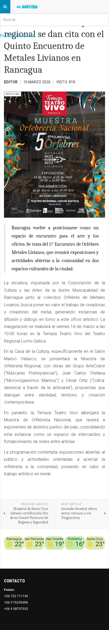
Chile (39, 553)
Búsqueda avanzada (17, 35)
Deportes (52, 553)
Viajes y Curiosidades (79, 553)
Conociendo (24, 553)
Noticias (98, 559)
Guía (101, 553)
